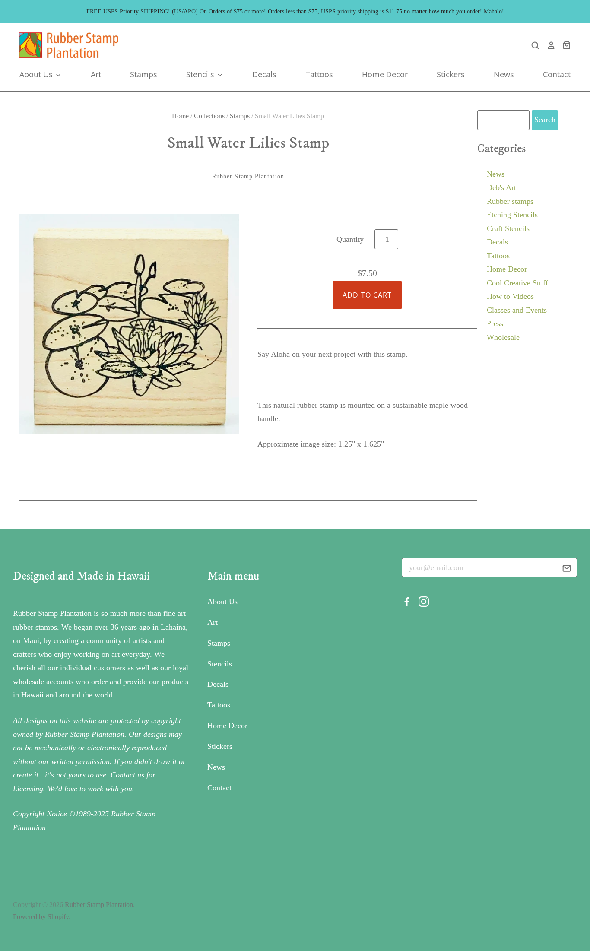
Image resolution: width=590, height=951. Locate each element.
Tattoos (319, 74)
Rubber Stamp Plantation (248, 176)
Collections (209, 116)
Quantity (350, 239)
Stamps (143, 74)
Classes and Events (517, 310)
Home (180, 116)
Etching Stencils (512, 214)
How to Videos (510, 296)
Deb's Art (501, 187)
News (504, 74)
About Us (37, 74)
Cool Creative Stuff (517, 283)
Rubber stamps (510, 201)
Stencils (201, 74)
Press (495, 323)
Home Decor (385, 74)
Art (96, 74)
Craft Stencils (508, 228)
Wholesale (503, 337)
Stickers (451, 74)
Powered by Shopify (41, 916)
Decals (264, 74)
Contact (557, 74)
